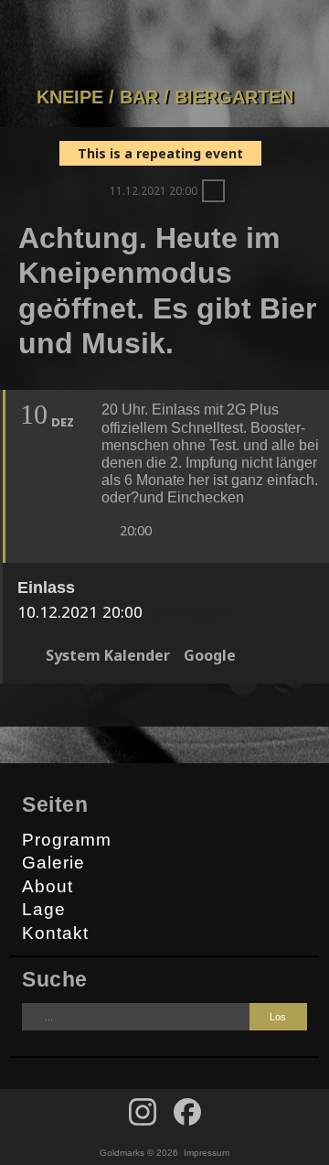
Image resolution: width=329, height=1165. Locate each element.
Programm (66, 839)
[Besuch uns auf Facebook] (142, 1112)
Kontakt (55, 933)
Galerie (53, 862)
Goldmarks (160, 43)
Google (210, 655)
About (47, 886)
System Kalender (108, 655)
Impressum (206, 1153)
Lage (44, 909)
